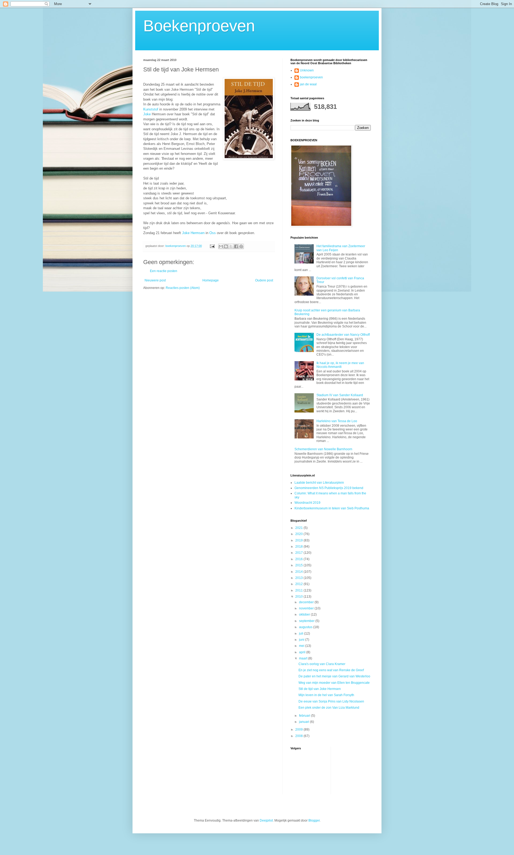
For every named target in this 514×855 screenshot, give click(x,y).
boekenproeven (311, 77)
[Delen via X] (231, 246)
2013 (299, 578)
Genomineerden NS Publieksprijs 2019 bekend (328, 488)
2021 (299, 528)
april (302, 652)
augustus (306, 627)
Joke (147, 114)
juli (301, 633)
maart (303, 658)
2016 (299, 559)
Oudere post (264, 280)
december (307, 602)
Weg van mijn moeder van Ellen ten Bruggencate (334, 683)
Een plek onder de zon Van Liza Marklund (328, 707)
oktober (305, 614)
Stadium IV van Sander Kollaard (339, 395)
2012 (299, 584)
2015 (299, 565)
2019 (299, 540)
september (307, 621)
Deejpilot (266, 820)
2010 (299, 596)
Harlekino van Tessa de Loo (336, 421)
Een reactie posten (163, 271)
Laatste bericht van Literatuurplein (319, 482)
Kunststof (150, 109)
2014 (299, 572)
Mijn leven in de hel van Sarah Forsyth (326, 695)
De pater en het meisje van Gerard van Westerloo (334, 676)
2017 (299, 553)
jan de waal (308, 84)
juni (302, 640)
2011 (299, 590)
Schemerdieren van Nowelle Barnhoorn (323, 449)
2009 (299, 729)
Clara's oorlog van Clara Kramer (321, 664)
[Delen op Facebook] (236, 246)
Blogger (314, 820)
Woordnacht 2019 (307, 503)
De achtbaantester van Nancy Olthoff (343, 335)
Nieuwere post (155, 280)
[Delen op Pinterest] (241, 246)
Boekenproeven (199, 26)
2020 (299, 534)
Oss (212, 233)
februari (305, 715)
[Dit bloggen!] (226, 246)
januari (304, 722)
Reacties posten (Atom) (183, 288)
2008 (299, 736)
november (307, 608)
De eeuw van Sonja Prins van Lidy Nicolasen (331, 701)
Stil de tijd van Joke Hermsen (319, 689)
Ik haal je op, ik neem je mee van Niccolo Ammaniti (340, 365)
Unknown (307, 70)
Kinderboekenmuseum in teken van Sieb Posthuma (331, 508)
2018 (299, 546)
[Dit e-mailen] (221, 246)
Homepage (210, 280)
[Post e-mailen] (212, 245)
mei (302, 646)
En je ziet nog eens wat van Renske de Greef (331, 670)
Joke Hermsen (193, 233)
